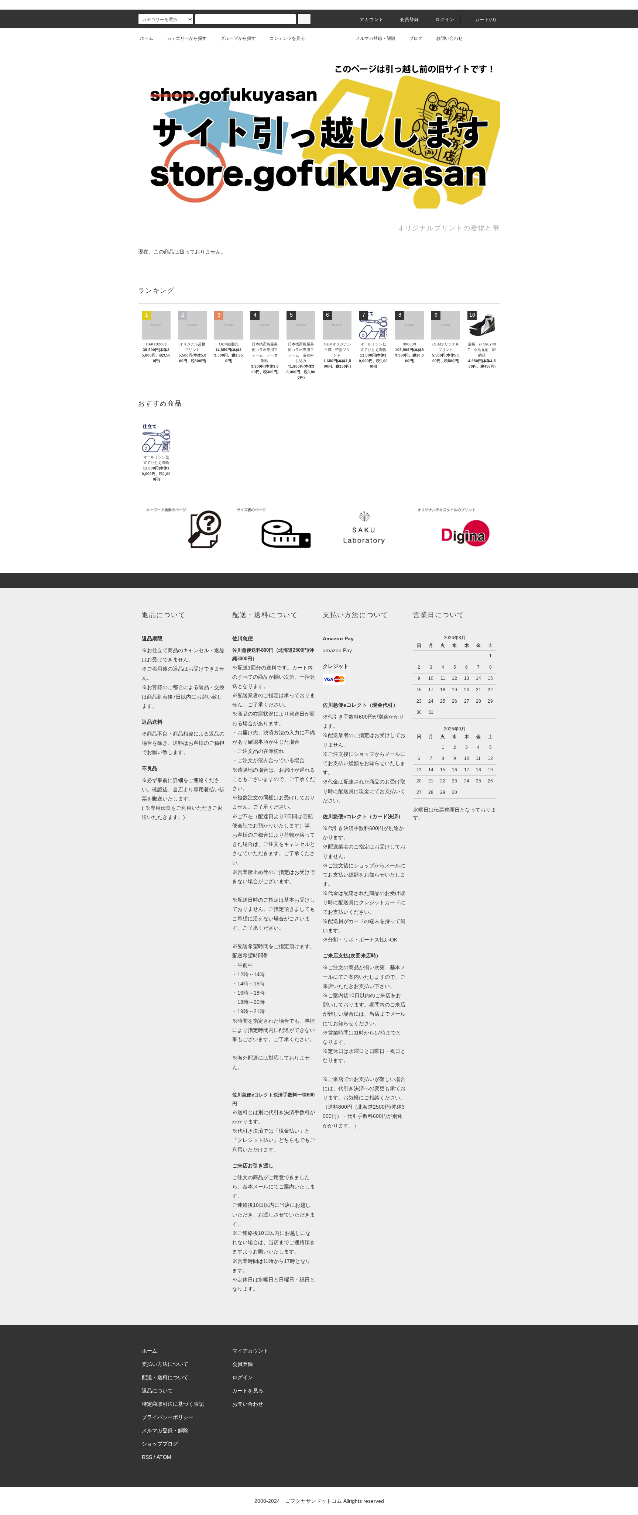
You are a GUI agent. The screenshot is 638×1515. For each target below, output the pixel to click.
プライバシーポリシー (167, 1417)
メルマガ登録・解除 (375, 38)
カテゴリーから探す (187, 38)
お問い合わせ (449, 38)
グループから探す (238, 38)
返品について (157, 1391)
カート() (485, 19)
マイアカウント (250, 1351)
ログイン (445, 19)
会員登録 (409, 19)
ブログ (415, 38)
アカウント (372, 19)
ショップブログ (160, 1444)
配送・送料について (165, 1377)
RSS (147, 1457)
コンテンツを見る (287, 38)
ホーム (146, 38)
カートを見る (247, 1391)
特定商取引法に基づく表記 (173, 1404)
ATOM (164, 1457)
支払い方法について (165, 1364)
